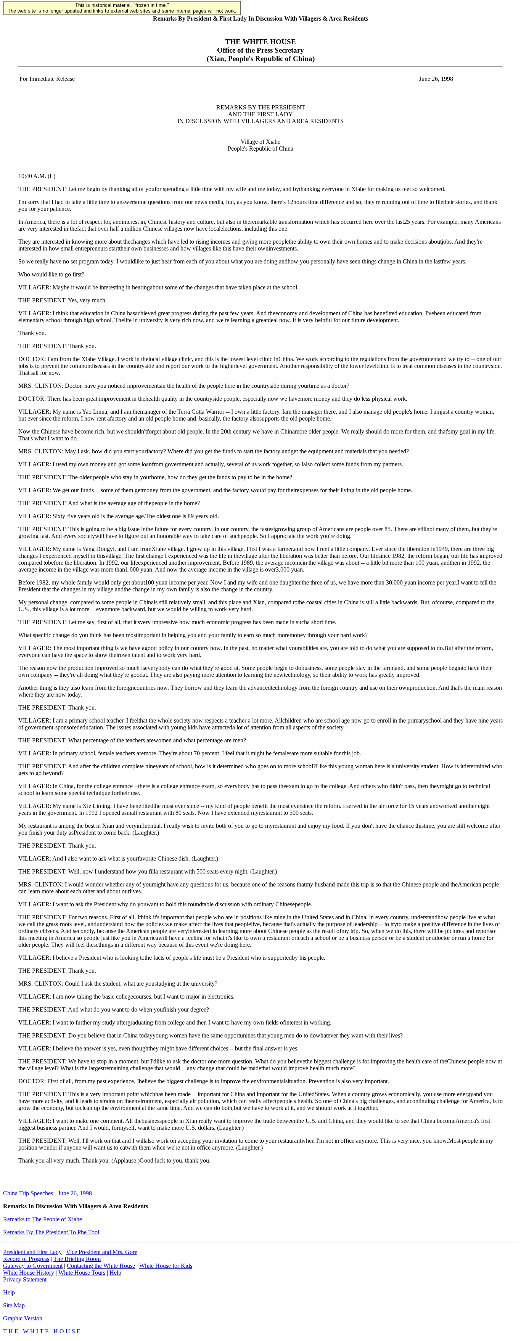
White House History (28, 1272)
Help (115, 1272)
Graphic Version (22, 1318)
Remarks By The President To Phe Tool (51, 1232)
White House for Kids (165, 1265)
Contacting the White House (101, 1265)
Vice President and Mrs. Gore (101, 1252)
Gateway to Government (33, 1265)
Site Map (14, 1305)
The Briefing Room (77, 1259)
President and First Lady (32, 1252)
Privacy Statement (25, 1279)
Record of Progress (26, 1259)
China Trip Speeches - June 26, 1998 (47, 1193)
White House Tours (81, 1272)
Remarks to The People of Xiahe (42, 1219)
